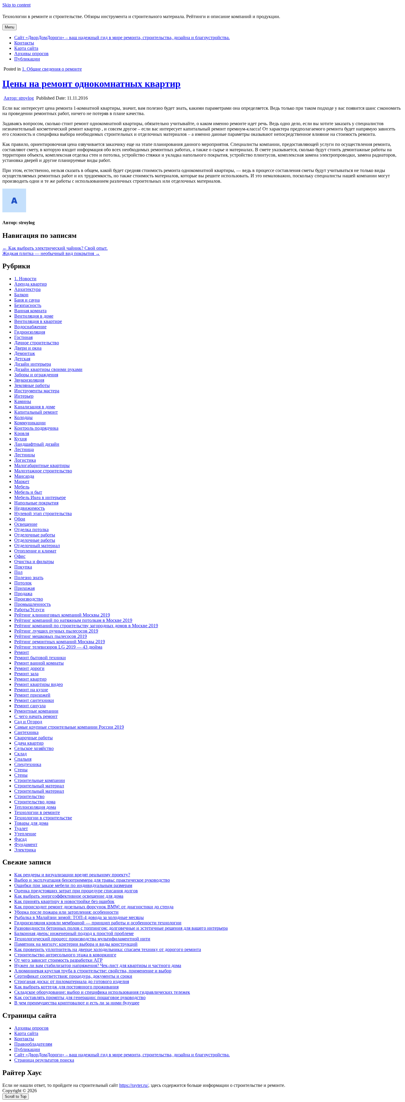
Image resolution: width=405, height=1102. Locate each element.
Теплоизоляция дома (35, 807)
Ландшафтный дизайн (36, 444)
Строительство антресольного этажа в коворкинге (65, 954)
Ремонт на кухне (31, 689)
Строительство (29, 796)
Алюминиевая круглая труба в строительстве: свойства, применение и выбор (92, 970)
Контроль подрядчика (36, 428)
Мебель (21, 486)
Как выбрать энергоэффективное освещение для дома (68, 896)
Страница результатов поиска (44, 1060)
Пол (18, 572)
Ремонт (21, 652)
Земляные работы (32, 385)
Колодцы (23, 417)
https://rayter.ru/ (133, 1085)
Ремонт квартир (30, 678)
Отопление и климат (35, 550)
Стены (21, 769)
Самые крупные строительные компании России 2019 (69, 727)
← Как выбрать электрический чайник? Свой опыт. (55, 248)
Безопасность (27, 305)
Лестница (24, 449)
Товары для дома (31, 823)
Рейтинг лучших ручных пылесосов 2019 (56, 630)
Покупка (23, 566)
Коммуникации (30, 422)
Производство (28, 598)
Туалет (21, 828)
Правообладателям (33, 1044)
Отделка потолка (31, 529)
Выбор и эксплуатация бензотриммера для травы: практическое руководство (92, 880)
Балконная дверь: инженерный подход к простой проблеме (74, 933)
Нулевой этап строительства (43, 513)
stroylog (19, 98)
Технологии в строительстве (43, 817)
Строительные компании (39, 780)
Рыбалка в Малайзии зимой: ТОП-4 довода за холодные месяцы (79, 917)
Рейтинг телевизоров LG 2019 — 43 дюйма (58, 646)
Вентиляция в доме (33, 316)
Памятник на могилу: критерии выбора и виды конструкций (76, 944)
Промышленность (32, 604)
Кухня (20, 438)
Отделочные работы (34, 534)
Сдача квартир (29, 743)
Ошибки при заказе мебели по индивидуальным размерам (73, 885)
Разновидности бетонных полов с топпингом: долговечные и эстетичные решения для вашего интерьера (121, 928)
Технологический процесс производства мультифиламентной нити (82, 938)
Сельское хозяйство (34, 748)
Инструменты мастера (36, 390)
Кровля (21, 433)
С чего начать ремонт (36, 716)
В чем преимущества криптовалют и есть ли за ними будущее (76, 1002)
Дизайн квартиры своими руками (48, 369)
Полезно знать (28, 577)
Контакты (24, 42)
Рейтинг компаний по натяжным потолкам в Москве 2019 (73, 620)
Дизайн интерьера (32, 364)
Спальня (22, 759)
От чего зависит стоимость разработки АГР (58, 960)
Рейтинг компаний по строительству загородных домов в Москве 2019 (86, 625)
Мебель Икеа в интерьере (40, 497)
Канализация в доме (34, 406)
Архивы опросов (31, 53)
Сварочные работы (33, 737)
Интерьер (24, 396)
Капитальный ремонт (36, 412)
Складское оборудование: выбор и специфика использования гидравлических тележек (102, 992)
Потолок (23, 582)
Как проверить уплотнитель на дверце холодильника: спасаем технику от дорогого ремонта (107, 949)
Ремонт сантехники (34, 700)
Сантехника (26, 732)
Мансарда (24, 476)
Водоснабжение (30, 326)
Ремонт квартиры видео (38, 684)
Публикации (27, 58)
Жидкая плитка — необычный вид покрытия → (51, 253)
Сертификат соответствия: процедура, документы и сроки (73, 976)
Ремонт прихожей (32, 694)
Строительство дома (34, 801)
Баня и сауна (27, 299)
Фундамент (25, 844)
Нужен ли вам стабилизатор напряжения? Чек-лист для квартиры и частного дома (97, 965)
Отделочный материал (37, 545)
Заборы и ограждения (36, 374)
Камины (22, 401)
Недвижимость (29, 508)
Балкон (21, 294)
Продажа (23, 593)
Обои (19, 518)
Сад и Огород (28, 721)
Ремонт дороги (29, 668)
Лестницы (24, 454)
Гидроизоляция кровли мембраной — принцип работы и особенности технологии (97, 922)
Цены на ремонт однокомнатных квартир (91, 83)
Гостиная (23, 337)
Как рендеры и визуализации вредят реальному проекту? (72, 874)
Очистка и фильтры (34, 561)
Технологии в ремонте (37, 812)
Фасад (20, 839)
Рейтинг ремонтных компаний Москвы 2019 (59, 641)
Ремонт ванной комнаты (39, 662)
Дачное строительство (36, 342)
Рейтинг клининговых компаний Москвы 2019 (62, 614)
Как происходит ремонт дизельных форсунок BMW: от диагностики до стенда (93, 906)
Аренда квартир (30, 283)
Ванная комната (30, 310)
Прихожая (24, 588)
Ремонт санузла (30, 705)
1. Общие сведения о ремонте (52, 68)
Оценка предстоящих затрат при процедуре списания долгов (76, 890)
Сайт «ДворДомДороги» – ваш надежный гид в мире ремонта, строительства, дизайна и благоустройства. (122, 37)
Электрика (25, 849)
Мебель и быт (28, 492)
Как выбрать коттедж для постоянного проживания (66, 986)
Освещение (25, 524)
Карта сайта (26, 48)
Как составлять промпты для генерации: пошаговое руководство (80, 997)
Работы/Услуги (29, 609)
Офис (19, 556)
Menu (9, 27)
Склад (20, 753)
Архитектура (27, 289)
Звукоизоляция (29, 380)
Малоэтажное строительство (43, 470)
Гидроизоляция (29, 332)
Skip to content (16, 4)
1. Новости (25, 278)
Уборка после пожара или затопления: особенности (66, 912)
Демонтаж (24, 353)
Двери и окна (28, 348)
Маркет (21, 481)
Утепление (25, 833)
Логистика (25, 460)
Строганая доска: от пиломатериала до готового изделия (71, 981)
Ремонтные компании (36, 711)
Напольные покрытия (36, 502)
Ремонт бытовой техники (40, 657)
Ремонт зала (26, 673)
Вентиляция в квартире (38, 321)
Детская (22, 358)
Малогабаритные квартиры (42, 465)
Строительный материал (39, 785)
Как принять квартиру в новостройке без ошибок (64, 901)
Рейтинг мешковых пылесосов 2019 (50, 636)
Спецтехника (27, 764)
